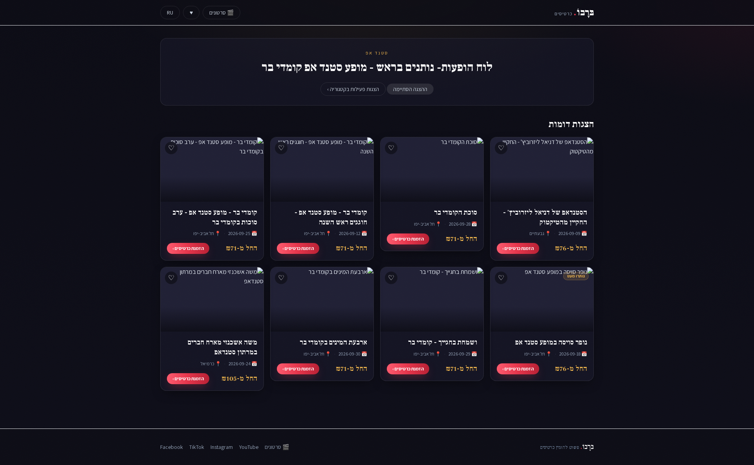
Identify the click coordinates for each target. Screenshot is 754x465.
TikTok (196, 446)
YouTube (248, 446)
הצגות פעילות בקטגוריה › (353, 89)
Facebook (171, 446)
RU (170, 12)
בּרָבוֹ (574, 12)
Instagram (221, 446)
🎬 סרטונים (221, 12)
